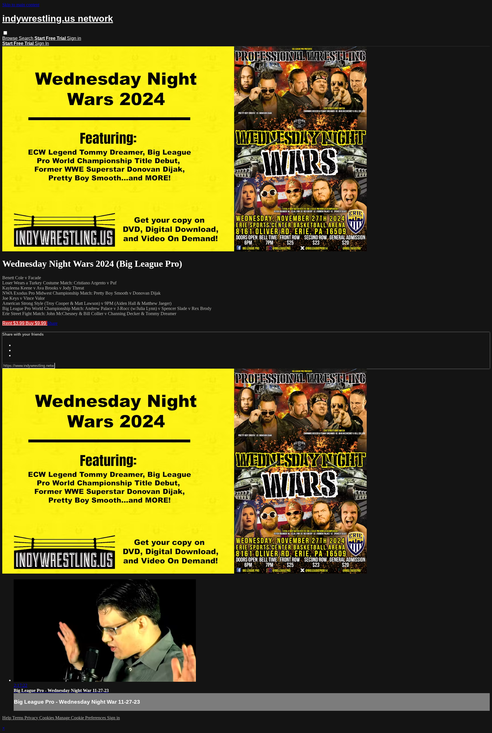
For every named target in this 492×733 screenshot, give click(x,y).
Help (7, 717)
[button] (5, 33)
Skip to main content (20, 4)
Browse (10, 38)
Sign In (42, 43)
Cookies (47, 717)
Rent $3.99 (14, 323)
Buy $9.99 (36, 323)
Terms (18, 717)
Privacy (31, 717)
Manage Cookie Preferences (81, 717)
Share (52, 323)
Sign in (74, 38)
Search (26, 38)
